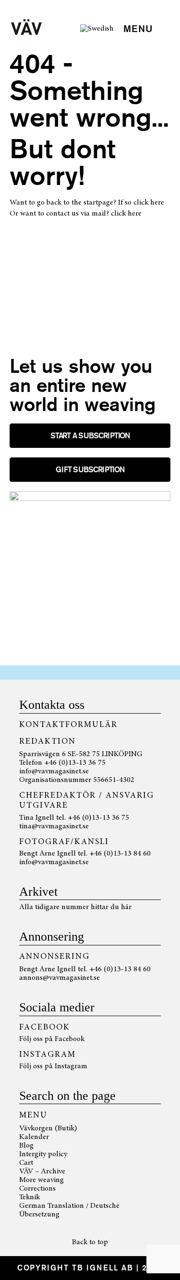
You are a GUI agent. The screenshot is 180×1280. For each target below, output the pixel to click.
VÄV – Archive (42, 1171)
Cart (26, 1163)
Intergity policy (43, 1154)
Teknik (29, 1197)
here (157, 202)
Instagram (71, 1066)
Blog (26, 1146)
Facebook (69, 1039)
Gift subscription (90, 470)
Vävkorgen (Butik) (48, 1128)
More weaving (41, 1180)
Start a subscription (89, 436)
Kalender (34, 1137)
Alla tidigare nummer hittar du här (75, 907)
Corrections (37, 1189)
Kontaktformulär (68, 725)
